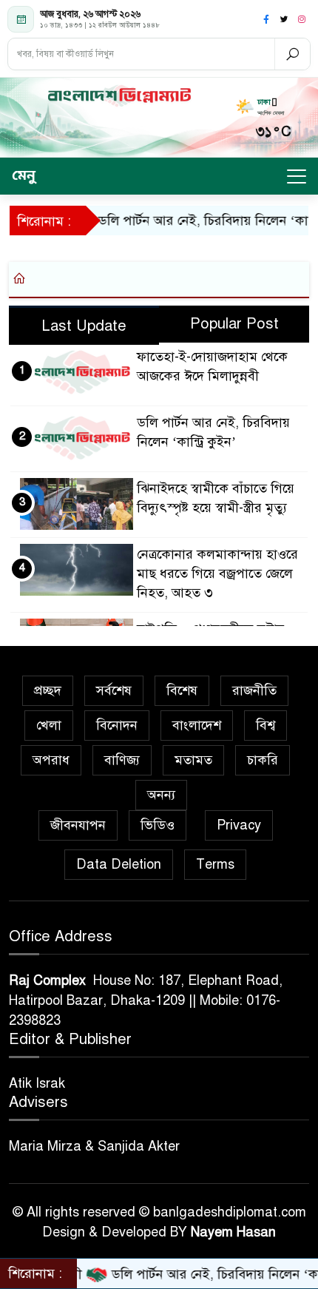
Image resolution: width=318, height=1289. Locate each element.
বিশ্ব (265, 725)
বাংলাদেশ (196, 725)
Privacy (239, 825)
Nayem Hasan (233, 1232)
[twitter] (284, 19)
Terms (215, 864)
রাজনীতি (254, 690)
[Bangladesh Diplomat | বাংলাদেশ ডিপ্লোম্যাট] (119, 95)
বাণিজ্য (122, 760)
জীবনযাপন (78, 825)
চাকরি (262, 760)
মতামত (193, 760)
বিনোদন (117, 725)
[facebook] (266, 19)
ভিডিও (158, 825)
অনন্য (161, 795)
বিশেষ (181, 690)
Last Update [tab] (83, 326)
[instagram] (302, 19)
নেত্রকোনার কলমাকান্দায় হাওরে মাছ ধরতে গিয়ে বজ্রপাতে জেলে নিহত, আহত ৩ (217, 573)
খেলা (48, 725)
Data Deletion (118, 864)
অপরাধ (51, 760)
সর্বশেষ (114, 690)
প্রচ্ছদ (47, 690)
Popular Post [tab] (234, 323)
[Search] (292, 54)
